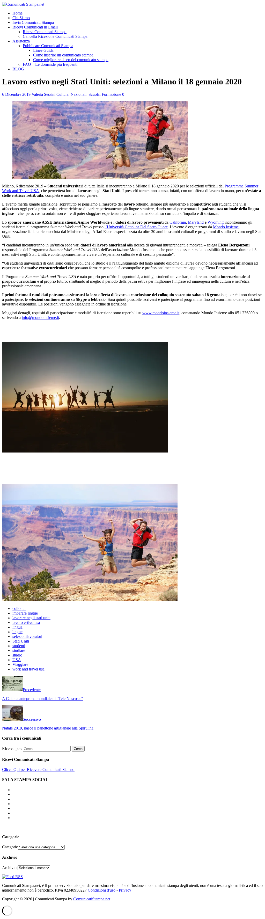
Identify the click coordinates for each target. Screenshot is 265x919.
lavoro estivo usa (26, 622)
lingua (17, 627)
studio (17, 655)
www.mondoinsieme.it (160, 313)
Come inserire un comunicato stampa (63, 55)
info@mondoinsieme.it (40, 317)
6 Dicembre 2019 (16, 94)
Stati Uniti (20, 641)
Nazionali (78, 94)
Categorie (10, 847)
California (178, 222)
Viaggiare (20, 664)
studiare (18, 650)
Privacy (125, 890)
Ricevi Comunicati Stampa (45, 32)
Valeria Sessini (43, 94)
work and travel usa (28, 669)
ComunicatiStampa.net (91, 899)
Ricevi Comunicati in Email (35, 27)
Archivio (9, 867)
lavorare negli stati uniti (31, 618)
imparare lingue (25, 613)
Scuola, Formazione (105, 94)
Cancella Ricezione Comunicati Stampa (55, 36)
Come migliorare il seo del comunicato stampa (70, 59)
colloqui (19, 608)
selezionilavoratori (27, 636)
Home (17, 13)
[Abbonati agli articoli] (12, 876)
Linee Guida (43, 50)
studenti (18, 646)
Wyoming (216, 222)
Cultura (62, 94)
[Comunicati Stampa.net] (23, 4)
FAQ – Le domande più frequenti (50, 64)
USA (16, 660)
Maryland (196, 222)
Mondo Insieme (226, 227)
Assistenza (21, 41)
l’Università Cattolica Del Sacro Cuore (136, 227)
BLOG (18, 69)
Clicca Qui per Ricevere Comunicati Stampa (38, 769)
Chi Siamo (21, 18)
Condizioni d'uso (101, 890)
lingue (17, 632)
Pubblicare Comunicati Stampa (48, 45)
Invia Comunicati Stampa (33, 22)
